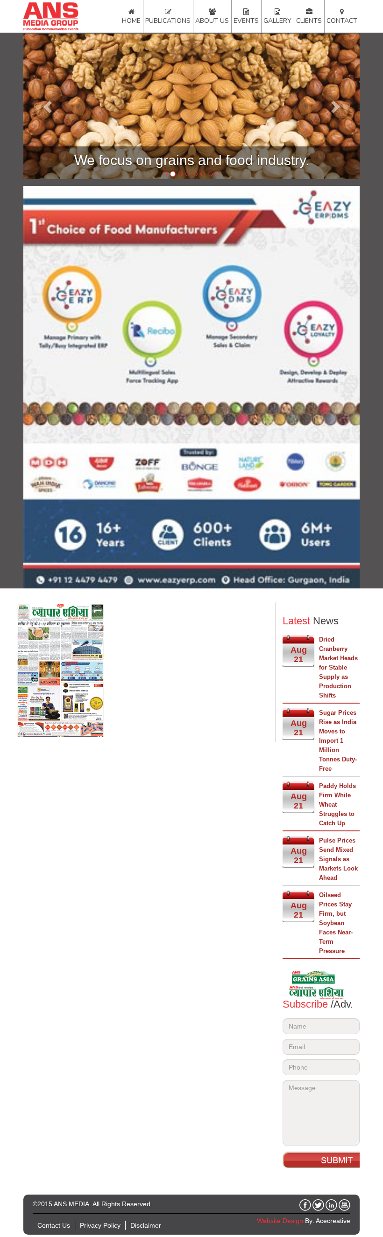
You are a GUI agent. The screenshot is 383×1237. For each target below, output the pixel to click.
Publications (168, 20)
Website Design (280, 1220)
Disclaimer (145, 1225)
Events (246, 20)
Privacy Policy (100, 1225)
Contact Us (53, 1225)
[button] (48, 106)
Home (131, 20)
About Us (212, 20)
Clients (309, 20)
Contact (341, 20)
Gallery (277, 20)
